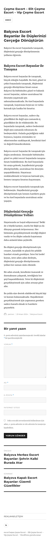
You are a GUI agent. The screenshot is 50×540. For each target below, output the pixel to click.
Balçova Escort (36, 314)
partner (11, 314)
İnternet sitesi (12, 408)
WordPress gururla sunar (30, 535)
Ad (6, 383)
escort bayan (9, 532)
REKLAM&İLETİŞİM (13, 516)
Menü (8, 20)
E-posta (9, 395)
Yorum (8, 344)
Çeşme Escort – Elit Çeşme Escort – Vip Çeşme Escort (24, 10)
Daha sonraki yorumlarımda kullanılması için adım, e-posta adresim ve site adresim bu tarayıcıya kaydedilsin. (25, 424)
